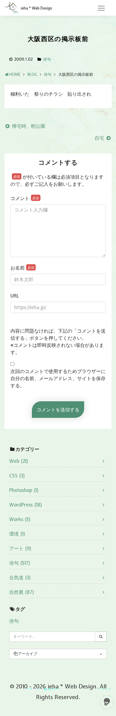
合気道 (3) (20, 577)
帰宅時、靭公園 (28, 126)
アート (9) (20, 548)
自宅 (100, 138)
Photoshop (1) (24, 490)
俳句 (47, 59)
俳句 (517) (19, 563)
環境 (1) (17, 534)
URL (14, 295)
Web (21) (18, 461)
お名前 (22, 268)
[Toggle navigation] (101, 8)
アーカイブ (27, 653)
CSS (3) (17, 475)
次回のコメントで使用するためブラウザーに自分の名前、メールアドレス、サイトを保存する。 (58, 378)
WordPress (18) (25, 504)
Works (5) (20, 519)
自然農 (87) (21, 592)
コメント (24, 198)
